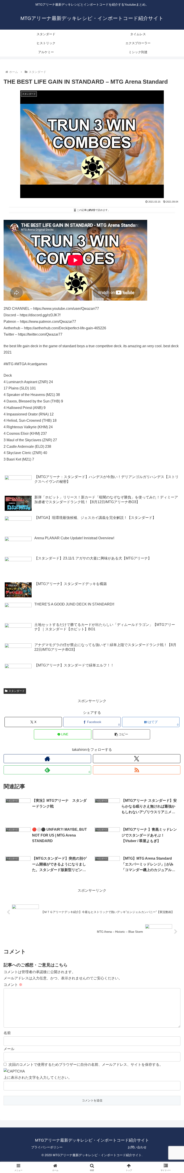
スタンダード (17, 690)
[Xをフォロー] (136, 758)
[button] (121, 734)
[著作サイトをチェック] (47, 758)
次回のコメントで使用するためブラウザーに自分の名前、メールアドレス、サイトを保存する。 (86, 1064)
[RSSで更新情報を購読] (136, 769)
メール (9, 1049)
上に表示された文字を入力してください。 (38, 1077)
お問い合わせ (137, 1147)
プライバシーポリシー (47, 1147)
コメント (13, 985)
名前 (7, 1033)
